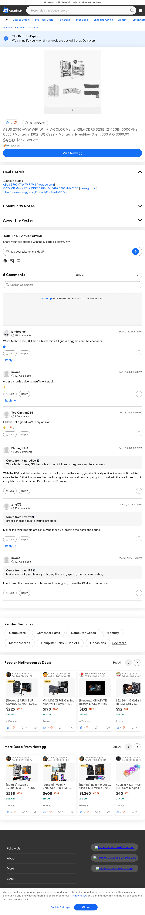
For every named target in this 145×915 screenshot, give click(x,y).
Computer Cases (83, 633)
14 (48, 727)
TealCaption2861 (22, 412)
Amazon (47, 721)
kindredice (18, 331)
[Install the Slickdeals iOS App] (114, 868)
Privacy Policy (78, 895)
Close (85, 907)
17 (84, 811)
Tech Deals (82, 19)
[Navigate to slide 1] (72, 110)
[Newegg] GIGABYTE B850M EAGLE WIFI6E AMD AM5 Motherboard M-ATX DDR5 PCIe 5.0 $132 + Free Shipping (94, 702)
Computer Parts (48, 633)
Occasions (98, 643)
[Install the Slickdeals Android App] (114, 858)
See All (117, 662)
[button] (15, 123)
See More (119, 643)
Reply (24, 353)
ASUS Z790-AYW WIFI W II (19, 184)
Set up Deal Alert (84, 40)
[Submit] (7, 284)
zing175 (16, 504)
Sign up (47, 298)
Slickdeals (8, 27)
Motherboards (19, 643)
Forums (21, 27)
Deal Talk (33, 27)
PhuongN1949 (20, 448)
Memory (113, 633)
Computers (17, 633)
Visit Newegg (72, 153)
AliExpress (11, 721)
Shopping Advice (103, 19)
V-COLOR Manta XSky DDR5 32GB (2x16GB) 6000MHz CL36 (40, 188)
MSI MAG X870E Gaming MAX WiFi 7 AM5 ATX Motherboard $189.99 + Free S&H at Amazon (58, 702)
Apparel (122, 19)
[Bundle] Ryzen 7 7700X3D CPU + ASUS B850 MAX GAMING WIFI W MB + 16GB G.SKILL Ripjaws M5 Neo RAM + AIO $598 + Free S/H (22, 786)
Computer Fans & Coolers (60, 643)
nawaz (15, 372)
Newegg (10, 805)
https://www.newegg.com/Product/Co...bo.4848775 (35, 192)
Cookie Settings (60, 907)
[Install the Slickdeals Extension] (114, 847)
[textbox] (67, 251)
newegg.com (46, 184)
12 (11, 811)
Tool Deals (64, 19)
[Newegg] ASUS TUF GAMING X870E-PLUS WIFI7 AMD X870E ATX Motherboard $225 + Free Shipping (20, 702)
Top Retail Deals (44, 19)
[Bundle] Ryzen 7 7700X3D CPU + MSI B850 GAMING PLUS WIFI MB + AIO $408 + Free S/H (57, 786)
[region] (72, 901)
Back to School (21, 19)
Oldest (80, 275)
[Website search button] (132, 10)
